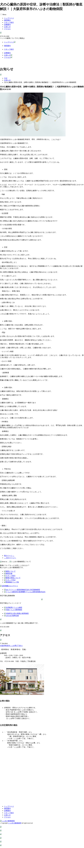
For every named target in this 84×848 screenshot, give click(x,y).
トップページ (9, 18)
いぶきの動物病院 (14, 823)
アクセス (7, 29)
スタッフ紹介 (9, 22)
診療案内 (7, 24)
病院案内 (7, 20)
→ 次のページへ (10, 558)
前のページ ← (9, 555)
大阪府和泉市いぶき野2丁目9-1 (11, 646)
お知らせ (7, 27)
